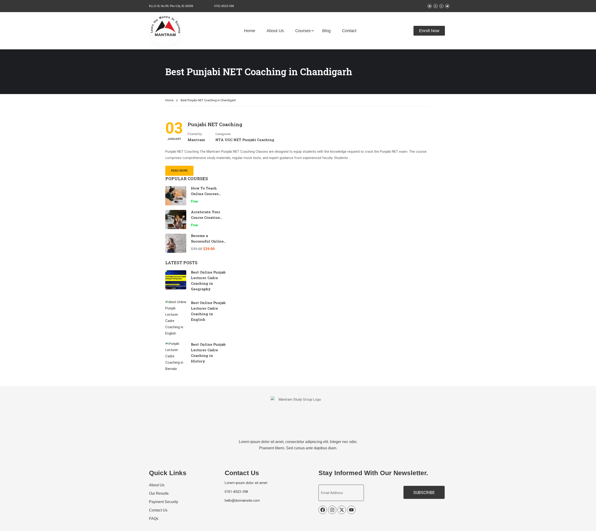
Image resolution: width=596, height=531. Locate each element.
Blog (326, 31)
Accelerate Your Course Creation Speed (205, 217)
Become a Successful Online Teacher (207, 241)
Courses (303, 31)
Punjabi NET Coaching (215, 124)
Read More (179, 170)
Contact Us (158, 510)
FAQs (153, 519)
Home (249, 31)
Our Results (159, 493)
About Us (275, 31)
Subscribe (424, 492)
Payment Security (163, 502)
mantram (196, 139)
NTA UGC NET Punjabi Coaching (244, 139)
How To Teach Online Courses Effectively (205, 194)
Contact (349, 31)
